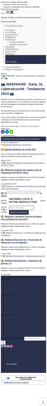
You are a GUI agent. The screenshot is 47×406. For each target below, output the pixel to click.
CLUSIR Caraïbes (12, 306)
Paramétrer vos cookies (15, 360)
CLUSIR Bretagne (12, 304)
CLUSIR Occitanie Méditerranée (18, 331)
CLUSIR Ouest (11, 324)
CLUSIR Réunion (12, 329)
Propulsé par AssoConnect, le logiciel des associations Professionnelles (22, 370)
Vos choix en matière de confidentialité (25, 378)
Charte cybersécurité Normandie (18, 286)
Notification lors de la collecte (16, 383)
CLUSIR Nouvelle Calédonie (16, 319)
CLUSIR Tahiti (11, 333)
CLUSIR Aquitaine (12, 299)
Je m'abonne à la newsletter (12, 338)
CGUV (7, 358)
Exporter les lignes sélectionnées (14, 2)
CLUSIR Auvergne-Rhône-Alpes (18, 301)
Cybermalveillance (12, 290)
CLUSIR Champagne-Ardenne (17, 308)
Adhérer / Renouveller (19, 44)
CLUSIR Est (9, 311)
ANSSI (7, 283)
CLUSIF (8, 288)
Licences (8, 353)
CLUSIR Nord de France (14, 321)
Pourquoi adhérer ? (17, 42)
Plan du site (10, 351)
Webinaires (5, 128)
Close (38, 192)
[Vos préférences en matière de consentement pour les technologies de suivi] (43, 402)
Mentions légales (12, 356)
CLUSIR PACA (10, 326)
